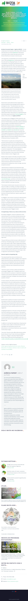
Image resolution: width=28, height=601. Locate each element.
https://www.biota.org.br (12, 581)
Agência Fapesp (6, 40)
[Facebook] (2, 354)
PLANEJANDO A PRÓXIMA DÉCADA (8, 534)
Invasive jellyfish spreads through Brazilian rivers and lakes (16, 478)
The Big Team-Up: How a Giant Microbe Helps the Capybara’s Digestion (15, 465)
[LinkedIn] (9, 354)
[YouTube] (15, 591)
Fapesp (8, 42)
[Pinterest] (6, 354)
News (12, 42)
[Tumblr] (7, 354)
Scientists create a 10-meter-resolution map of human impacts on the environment (16, 472)
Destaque (3, 42)
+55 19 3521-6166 (10, 576)
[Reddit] (11, 354)
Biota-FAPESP (21, 6)
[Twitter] (4, 354)
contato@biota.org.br (11, 579)
